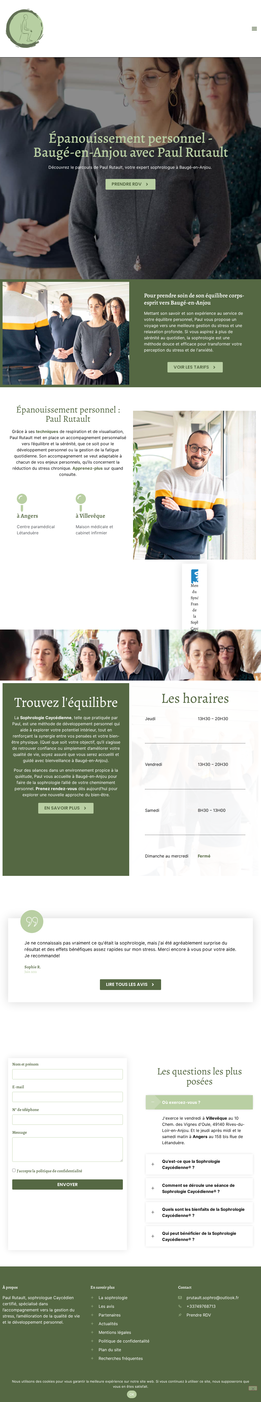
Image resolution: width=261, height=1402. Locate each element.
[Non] (253, 1388)
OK (131, 1394)
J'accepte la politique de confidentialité (49, 1171)
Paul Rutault (111, 167)
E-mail (18, 1087)
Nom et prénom (25, 1064)
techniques (47, 431)
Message (19, 1132)
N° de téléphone (25, 1110)
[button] (254, 29)
